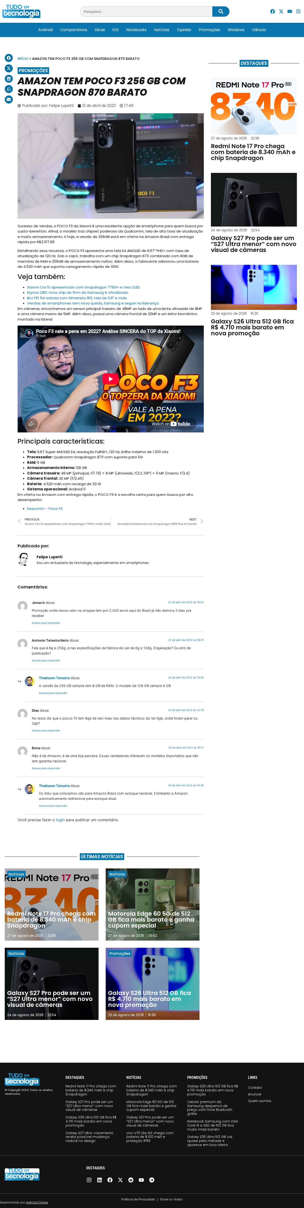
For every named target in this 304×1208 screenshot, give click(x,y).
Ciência (259, 30)
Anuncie (254, 1094)
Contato (255, 1087)
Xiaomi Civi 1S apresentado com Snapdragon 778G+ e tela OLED (83, 287)
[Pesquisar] (220, 11)
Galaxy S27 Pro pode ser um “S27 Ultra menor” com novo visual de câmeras (89, 1105)
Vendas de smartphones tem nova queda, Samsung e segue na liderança (93, 303)
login (60, 819)
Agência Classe (37, 1202)
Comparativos (73, 30)
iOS (116, 30)
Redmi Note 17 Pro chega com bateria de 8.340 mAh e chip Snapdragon (91, 1090)
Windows (236, 30)
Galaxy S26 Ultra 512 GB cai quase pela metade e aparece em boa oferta (209, 1140)
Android (45, 30)
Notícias (161, 30)
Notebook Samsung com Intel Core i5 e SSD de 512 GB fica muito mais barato (212, 1125)
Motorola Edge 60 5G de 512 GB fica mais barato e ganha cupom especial (151, 1105)
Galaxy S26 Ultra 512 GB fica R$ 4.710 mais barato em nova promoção (91, 1121)
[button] (9, 58)
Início (23, 58)
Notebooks (136, 30)
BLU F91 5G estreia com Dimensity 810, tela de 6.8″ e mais (77, 297)
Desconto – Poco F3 (44, 508)
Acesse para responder (46, 623)
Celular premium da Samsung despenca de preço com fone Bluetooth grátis (209, 1107)
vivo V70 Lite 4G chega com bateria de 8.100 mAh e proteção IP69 (150, 1137)
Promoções (209, 30)
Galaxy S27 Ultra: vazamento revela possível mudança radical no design (90, 1137)
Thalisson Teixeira (54, 678)
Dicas (100, 30)
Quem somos (259, 1101)
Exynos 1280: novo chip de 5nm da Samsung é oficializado (77, 292)
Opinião (184, 30)
